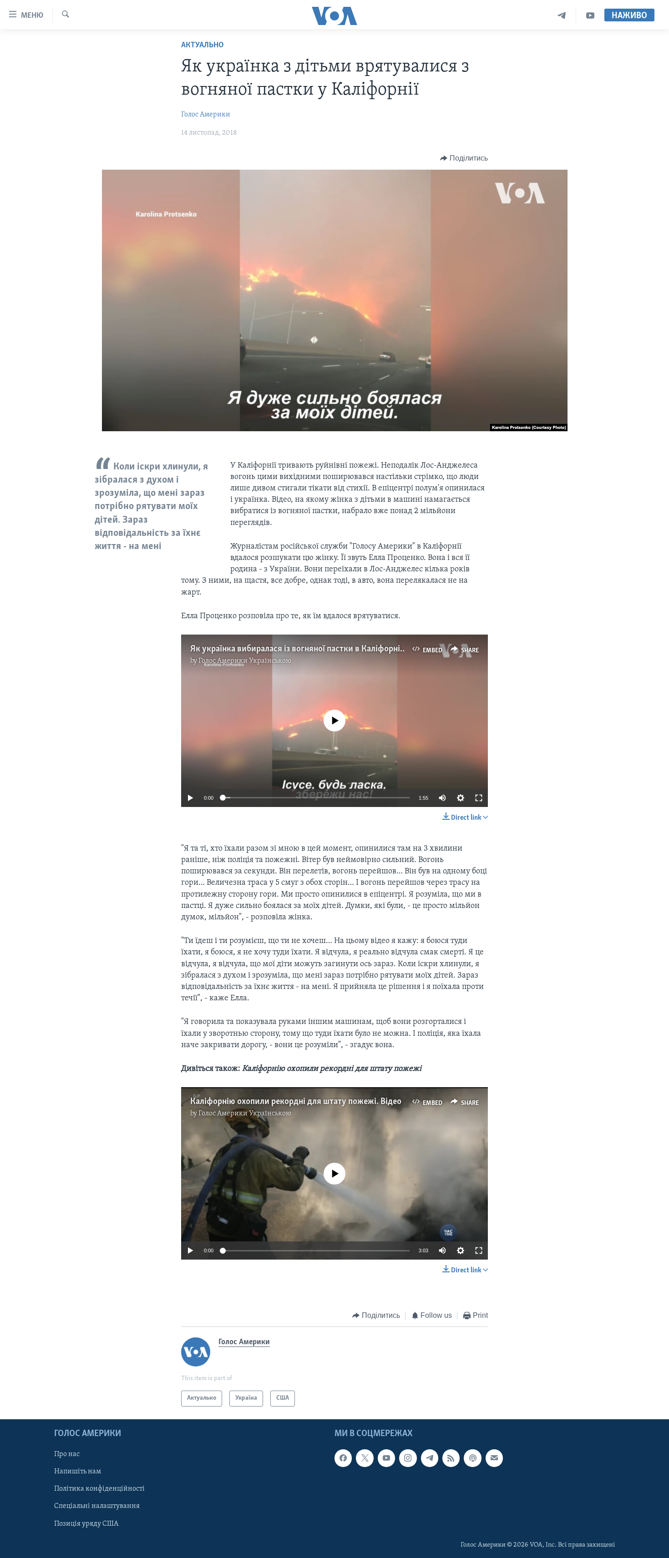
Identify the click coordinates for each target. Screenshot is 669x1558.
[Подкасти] (472, 1458)
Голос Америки (205, 114)
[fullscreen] (479, 798)
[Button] (464, 158)
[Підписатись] (494, 1458)
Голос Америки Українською (244, 661)
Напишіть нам (77, 1471)
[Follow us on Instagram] (407, 1458)
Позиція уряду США (86, 1523)
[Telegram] (561, 16)
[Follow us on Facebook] (343, 1458)
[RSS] (451, 1458)
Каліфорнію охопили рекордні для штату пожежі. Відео (295, 1101)
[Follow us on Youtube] (386, 1458)
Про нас (67, 1454)
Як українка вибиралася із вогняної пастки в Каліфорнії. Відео (308, 649)
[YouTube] (590, 16)
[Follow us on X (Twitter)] (364, 1458)
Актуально (202, 45)
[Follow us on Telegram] (429, 1458)
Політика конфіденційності (99, 1488)
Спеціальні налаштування (97, 1506)
